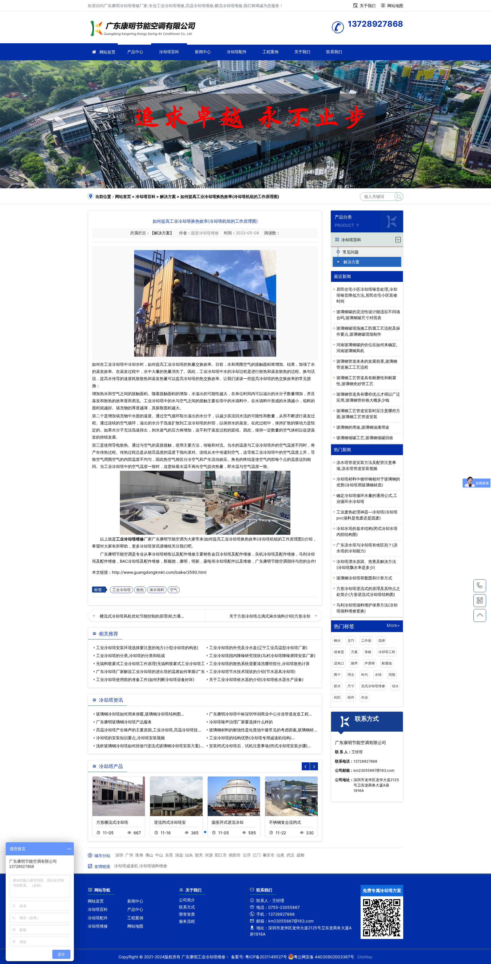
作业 (364, 697)
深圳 (119, 854)
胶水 (337, 686)
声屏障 (370, 663)
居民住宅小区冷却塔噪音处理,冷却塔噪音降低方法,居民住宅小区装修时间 (366, 295)
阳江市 (221, 854)
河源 (209, 854)
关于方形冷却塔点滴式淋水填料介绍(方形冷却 (270, 616)
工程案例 (270, 51)
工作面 (366, 640)
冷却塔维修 (98, 926)
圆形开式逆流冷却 (228, 822)
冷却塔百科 (169, 51)
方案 (354, 652)
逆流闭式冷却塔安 (170, 822)
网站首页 (107, 51)
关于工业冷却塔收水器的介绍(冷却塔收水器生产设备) (256, 679)
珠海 (139, 854)
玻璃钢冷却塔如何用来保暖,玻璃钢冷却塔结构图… (140, 713)
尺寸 (351, 686)
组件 (351, 697)
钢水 (337, 640)
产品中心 (135, 51)
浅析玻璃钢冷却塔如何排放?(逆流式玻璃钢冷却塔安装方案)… (150, 745)
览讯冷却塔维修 (373, 686)
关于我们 (368, 5)
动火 (395, 686)
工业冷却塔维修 (144, 29)
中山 (159, 854)
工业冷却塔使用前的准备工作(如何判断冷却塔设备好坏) (145, 679)
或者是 (339, 652)
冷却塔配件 (237, 51)
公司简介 (187, 899)
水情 (378, 674)
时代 (364, 674)
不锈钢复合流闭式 (285, 822)
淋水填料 (156, 590)
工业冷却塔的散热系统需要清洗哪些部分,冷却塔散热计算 (259, 663)
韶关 (199, 854)
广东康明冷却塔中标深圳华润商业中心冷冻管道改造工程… (260, 713)
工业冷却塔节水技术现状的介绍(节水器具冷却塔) (252, 671)
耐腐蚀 (387, 663)
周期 (391, 674)
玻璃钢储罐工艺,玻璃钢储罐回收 (364, 437)
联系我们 (334, 51)
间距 (337, 697)
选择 (381, 640)
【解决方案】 (162, 232)
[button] (205, 832)
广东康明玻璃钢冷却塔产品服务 (124, 721)
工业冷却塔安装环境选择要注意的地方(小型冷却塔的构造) (147, 647)
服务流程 (187, 921)
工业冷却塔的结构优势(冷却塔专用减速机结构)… (252, 737)
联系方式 (187, 907)
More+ (393, 625)
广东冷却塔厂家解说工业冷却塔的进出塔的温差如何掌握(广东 (150, 671)
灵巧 (351, 640)
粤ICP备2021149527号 (266, 956)
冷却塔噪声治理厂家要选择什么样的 (241, 721)
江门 (257, 854)
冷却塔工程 (386, 652)
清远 (179, 854)
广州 (129, 854)
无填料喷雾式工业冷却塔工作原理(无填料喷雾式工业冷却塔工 (150, 663)
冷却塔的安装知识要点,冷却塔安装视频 (130, 737)
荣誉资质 (187, 914)
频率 (354, 663)
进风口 (339, 663)
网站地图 (395, 5)
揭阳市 (235, 854)
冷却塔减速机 (126, 865)
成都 (300, 854)
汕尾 (280, 854)
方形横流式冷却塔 (112, 822)
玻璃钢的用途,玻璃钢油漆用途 (362, 427)
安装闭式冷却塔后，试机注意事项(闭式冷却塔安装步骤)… (260, 745)
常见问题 (351, 251)
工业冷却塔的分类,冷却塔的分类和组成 (130, 655)
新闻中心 (203, 51)
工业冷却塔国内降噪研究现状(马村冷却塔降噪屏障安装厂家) (262, 655)
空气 (173, 590)
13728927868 (479, 585)
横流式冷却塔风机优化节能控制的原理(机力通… (142, 616)
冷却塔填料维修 (153, 865)
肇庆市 (268, 854)
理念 (351, 674)
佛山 (149, 854)
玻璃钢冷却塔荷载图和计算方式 (364, 577)
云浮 (247, 854)
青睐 (368, 652)
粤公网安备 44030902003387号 (324, 956)
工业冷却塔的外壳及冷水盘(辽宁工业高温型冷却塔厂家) (258, 647)
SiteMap (365, 956)
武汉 (290, 854)
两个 (337, 674)
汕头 (189, 854)
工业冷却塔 (114, 364)
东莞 (169, 854)
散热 (140, 590)
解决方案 (168, 196)
